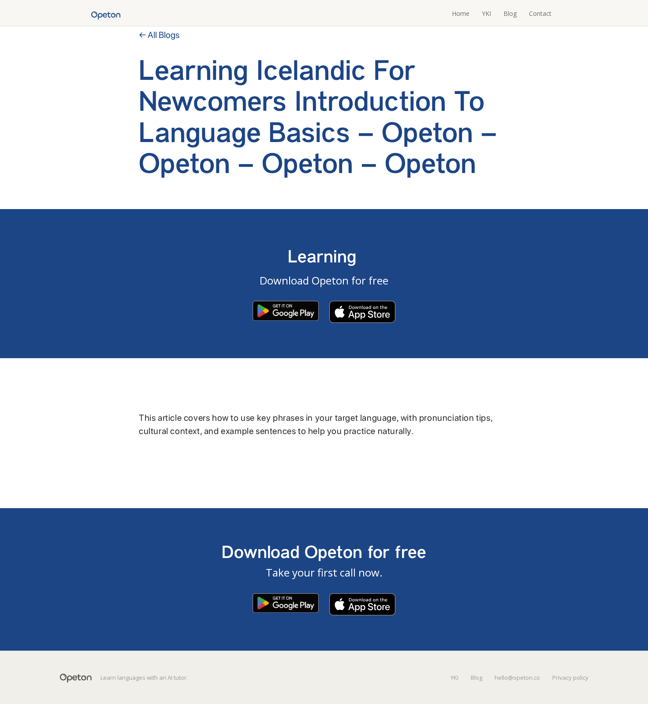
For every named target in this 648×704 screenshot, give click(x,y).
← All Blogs (159, 35)
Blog (510, 13)
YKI (486, 13)
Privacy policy (570, 678)
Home (460, 13)
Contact (540, 13)
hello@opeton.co (517, 678)
